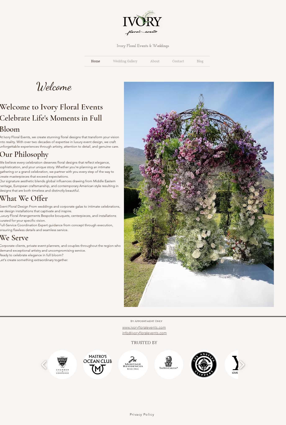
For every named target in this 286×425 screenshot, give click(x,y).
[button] (62, 364)
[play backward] (44, 364)
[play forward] (242, 364)
